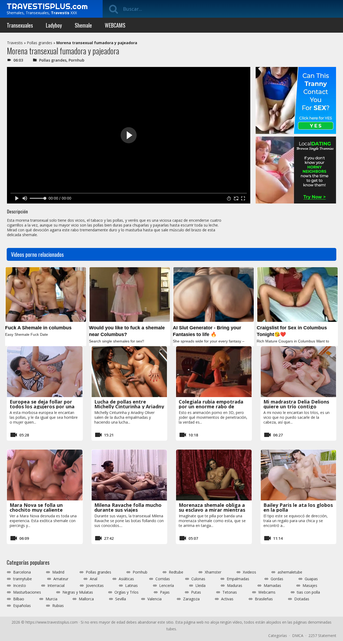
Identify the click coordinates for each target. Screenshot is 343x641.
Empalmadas (238, 579)
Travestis (15, 42)
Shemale (83, 25)
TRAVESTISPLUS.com (47, 6)
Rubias (58, 606)
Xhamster (213, 572)
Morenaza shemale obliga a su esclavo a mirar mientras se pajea (212, 510)
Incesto (19, 585)
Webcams (266, 592)
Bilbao (18, 599)
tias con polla (308, 592)
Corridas (162, 579)
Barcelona (22, 572)
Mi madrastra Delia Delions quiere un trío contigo (296, 404)
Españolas (22, 606)
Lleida (200, 585)
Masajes (310, 585)
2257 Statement (322, 635)
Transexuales (20, 25)
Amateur (60, 579)
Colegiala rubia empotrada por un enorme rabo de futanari (211, 406)
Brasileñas (264, 599)
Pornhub (76, 60)
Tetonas (229, 592)
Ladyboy (54, 25)
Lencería (166, 585)
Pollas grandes (39, 42)
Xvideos (249, 572)
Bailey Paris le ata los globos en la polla (298, 507)
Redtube (176, 572)
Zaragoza (191, 599)
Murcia (51, 599)
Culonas (198, 579)
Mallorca (86, 599)
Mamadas (272, 585)
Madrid (58, 572)
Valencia (154, 599)
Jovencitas (95, 585)
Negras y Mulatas (77, 592)
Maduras (234, 585)
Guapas (311, 579)
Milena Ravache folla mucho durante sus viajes (128, 507)
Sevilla (120, 599)
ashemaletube (290, 572)
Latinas (131, 585)
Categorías (277, 635)
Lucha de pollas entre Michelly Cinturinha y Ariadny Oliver (129, 406)
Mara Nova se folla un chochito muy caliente (36, 507)
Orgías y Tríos (126, 592)
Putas (196, 592)
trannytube (22, 579)
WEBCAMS (115, 25)
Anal (93, 579)
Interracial (56, 585)
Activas (227, 599)
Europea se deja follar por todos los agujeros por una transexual (42, 406)
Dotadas (301, 599)
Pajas (165, 592)
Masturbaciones (27, 592)
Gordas (277, 579)
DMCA (297, 635)
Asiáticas (126, 579)
